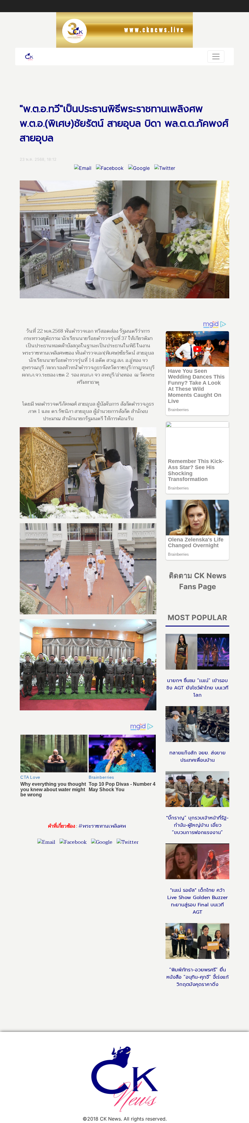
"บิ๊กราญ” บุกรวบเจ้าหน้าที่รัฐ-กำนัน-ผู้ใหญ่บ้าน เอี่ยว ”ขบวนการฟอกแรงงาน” (197, 825)
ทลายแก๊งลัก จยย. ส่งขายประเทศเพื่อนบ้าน (197, 756)
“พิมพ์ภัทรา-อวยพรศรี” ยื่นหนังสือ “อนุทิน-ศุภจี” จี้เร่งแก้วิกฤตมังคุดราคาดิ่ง (197, 977)
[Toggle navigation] (215, 56)
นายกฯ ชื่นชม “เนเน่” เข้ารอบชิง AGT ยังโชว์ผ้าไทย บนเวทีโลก (197, 688)
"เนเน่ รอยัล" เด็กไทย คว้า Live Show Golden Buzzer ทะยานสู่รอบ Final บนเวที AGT (197, 901)
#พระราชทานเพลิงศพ (102, 826)
